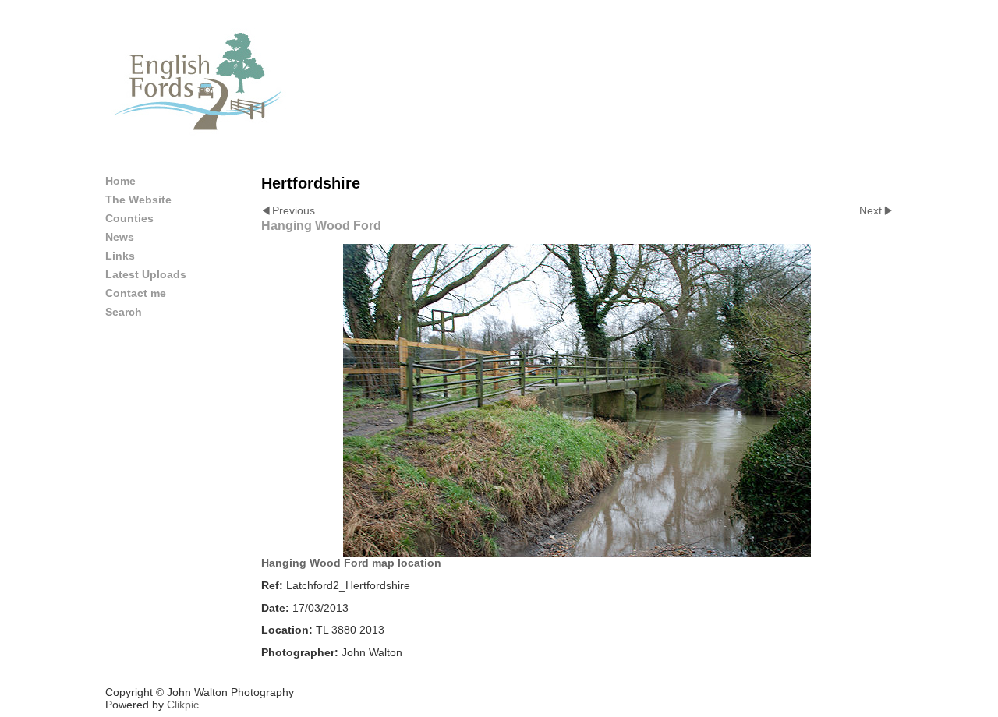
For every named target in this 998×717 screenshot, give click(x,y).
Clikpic (183, 704)
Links (120, 255)
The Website (138, 199)
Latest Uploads (145, 274)
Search (123, 312)
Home (120, 181)
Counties (129, 218)
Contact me (135, 293)
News (119, 237)
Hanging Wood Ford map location (351, 562)
